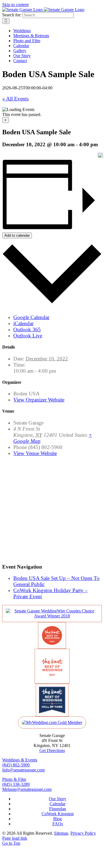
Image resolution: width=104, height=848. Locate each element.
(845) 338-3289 (16, 784)
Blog (57, 818)
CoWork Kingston (58, 813)
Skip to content (15, 4)
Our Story (57, 798)
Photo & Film (14, 779)
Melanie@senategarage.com (27, 789)
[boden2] (100, 155)
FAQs (57, 823)
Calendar (57, 803)
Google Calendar (31, 317)
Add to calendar (17, 235)
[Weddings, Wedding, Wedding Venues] (52, 616)
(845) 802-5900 (16, 765)
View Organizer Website (38, 400)
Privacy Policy (83, 833)
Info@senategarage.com (23, 770)
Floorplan (57, 808)
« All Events (15, 99)
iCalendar (23, 323)
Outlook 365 (27, 329)
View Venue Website (35, 453)
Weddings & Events (19, 760)
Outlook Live (27, 336)
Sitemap (61, 833)
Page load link (14, 838)
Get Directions (52, 750)
